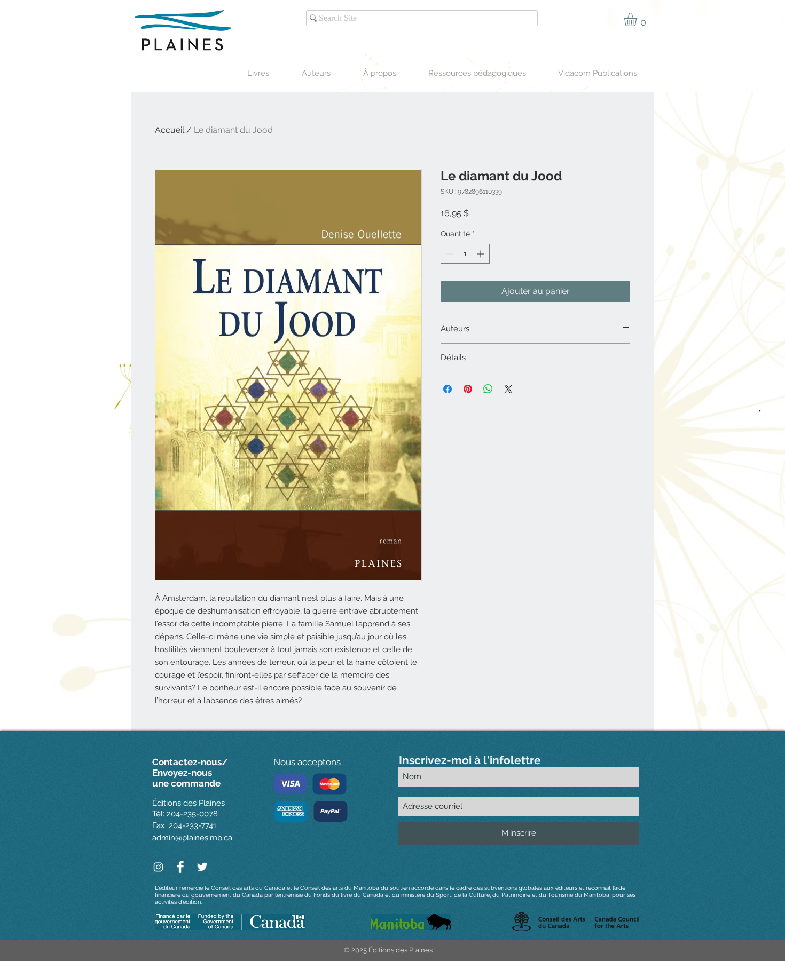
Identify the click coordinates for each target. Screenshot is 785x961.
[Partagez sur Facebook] (447, 389)
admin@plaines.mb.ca (192, 838)
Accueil (169, 130)
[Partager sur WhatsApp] (488, 389)
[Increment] (481, 253)
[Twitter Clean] (202, 867)
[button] (638, 19)
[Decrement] (449, 253)
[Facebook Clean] (180, 867)
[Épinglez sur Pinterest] (467, 389)
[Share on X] (508, 389)
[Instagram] (158, 867)
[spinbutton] (465, 253)
